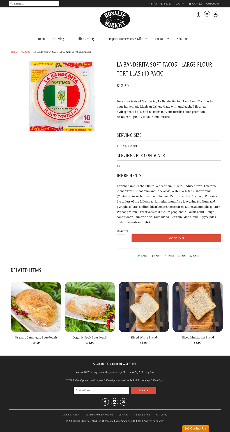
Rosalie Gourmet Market (86, 420)
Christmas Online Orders (99, 414)
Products (25, 51)
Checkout (212, 3)
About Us (182, 39)
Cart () (197, 3)
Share (157, 255)
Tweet (144, 255)
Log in (180, 3)
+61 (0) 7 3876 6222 (160, 3)
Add (183, 255)
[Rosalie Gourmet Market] (115, 19)
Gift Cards (161, 414)
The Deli (160, 39)
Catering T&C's (142, 414)
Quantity (122, 231)
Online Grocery (85, 39)
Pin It (171, 255)
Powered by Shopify (153, 420)
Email (196, 255)
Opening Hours (71, 414)
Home (41, 39)
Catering (58, 39)
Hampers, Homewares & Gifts (125, 39)
